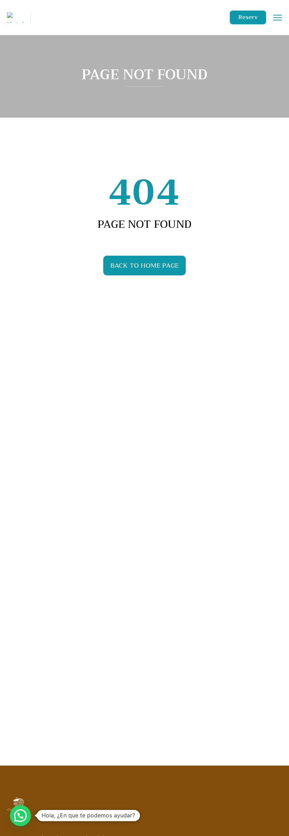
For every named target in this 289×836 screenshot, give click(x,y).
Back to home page (144, 265)
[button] (20, 815)
